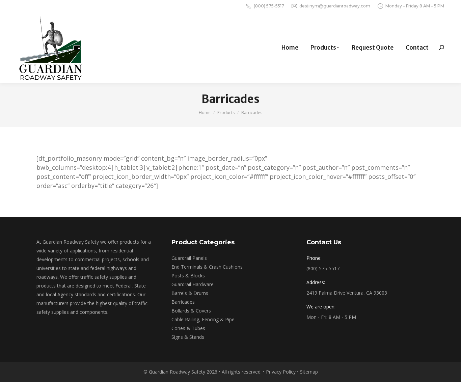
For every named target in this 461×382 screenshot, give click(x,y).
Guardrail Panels (189, 258)
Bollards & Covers (191, 310)
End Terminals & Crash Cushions (207, 267)
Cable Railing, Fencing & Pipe (203, 319)
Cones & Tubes (188, 328)
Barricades (183, 302)
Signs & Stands (187, 337)
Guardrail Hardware (192, 284)
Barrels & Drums (189, 293)
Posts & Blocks (188, 275)
